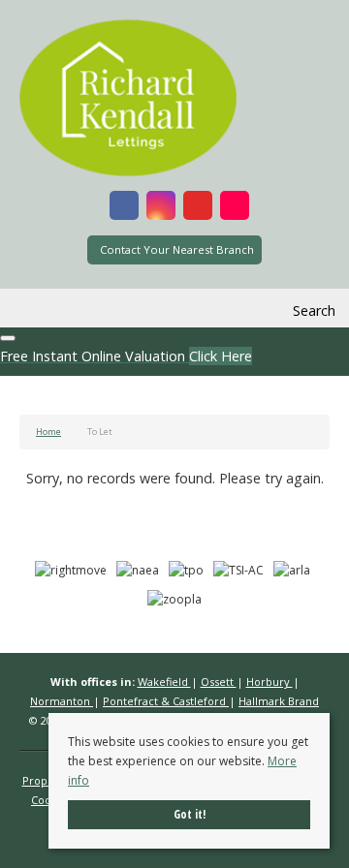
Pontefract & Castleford (166, 701)
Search (314, 310)
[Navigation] (36, 311)
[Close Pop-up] (8, 338)
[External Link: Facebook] (124, 208)
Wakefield (164, 681)
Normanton (61, 701)
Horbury (269, 681)
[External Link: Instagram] (161, 208)
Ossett (219, 681)
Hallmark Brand (278, 701)
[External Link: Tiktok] (234, 208)
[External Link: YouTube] (197, 208)
